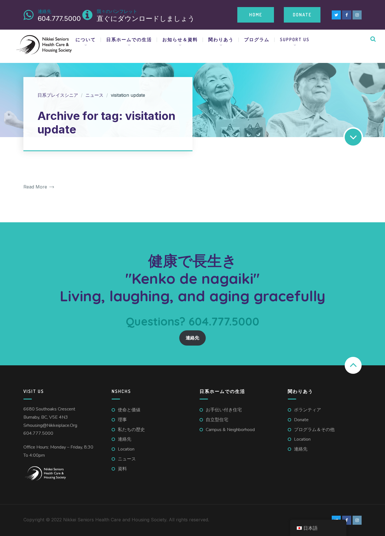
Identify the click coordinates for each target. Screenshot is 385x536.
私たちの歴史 (131, 430)
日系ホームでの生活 (129, 39)
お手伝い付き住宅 (224, 410)
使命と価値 (129, 410)
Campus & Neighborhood (230, 430)
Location (126, 449)
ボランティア (307, 410)
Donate (302, 14)
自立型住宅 (217, 420)
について (86, 39)
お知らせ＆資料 (180, 39)
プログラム (256, 39)
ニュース (127, 459)
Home (255, 14)
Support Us (294, 39)
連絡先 (192, 338)
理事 (122, 420)
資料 (122, 469)
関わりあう (221, 39)
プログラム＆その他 (314, 430)
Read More (35, 186)
